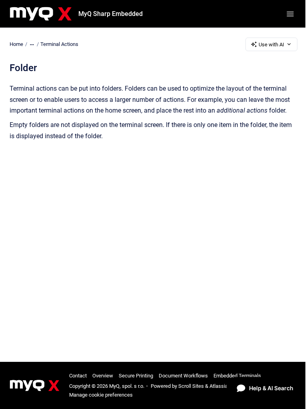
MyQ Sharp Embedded (110, 14)
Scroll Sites (191, 386)
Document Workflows (183, 376)
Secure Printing (136, 376)
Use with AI (271, 45)
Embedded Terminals (237, 376)
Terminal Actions (59, 44)
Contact (78, 376)
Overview (102, 376)
